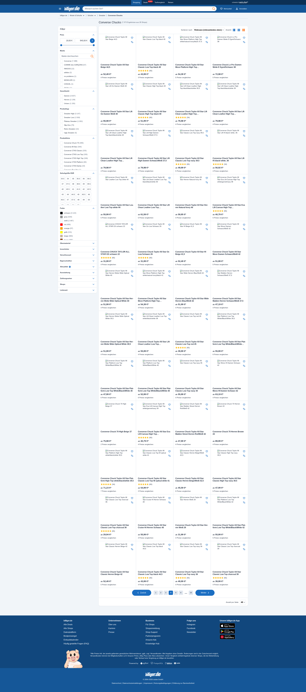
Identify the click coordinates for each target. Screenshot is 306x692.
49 (84, 200)
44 (68, 194)
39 (84, 184)
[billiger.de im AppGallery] (230, 637)
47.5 (73, 200)
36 (84, 179)
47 (68, 200)
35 (73, 179)
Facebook (191, 628)
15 (191, 593)
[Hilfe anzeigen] (69, 266)
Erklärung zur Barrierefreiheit (183, 683)
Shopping (136, 2)
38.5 (78, 184)
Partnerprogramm (153, 636)
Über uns (112, 624)
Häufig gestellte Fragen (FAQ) (76, 644)
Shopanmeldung (153, 628)
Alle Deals (68, 624)
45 (78, 194)
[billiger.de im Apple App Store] (230, 625)
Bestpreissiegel (70, 636)
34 (68, 179)
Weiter (203, 593)
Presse (111, 632)
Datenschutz (116, 683)
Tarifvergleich (160, 2)
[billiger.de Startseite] (72, 8)
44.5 (73, 194)
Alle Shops (68, 628)
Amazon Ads (151, 640)
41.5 (78, 189)
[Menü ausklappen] (83, 15)
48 (78, 200)
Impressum (148, 683)
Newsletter (191, 632)
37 (63, 184)
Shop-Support (151, 632)
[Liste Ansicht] (234, 30)
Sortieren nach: (187, 30)
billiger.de (63, 15)
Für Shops (150, 624)
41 (73, 189)
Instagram (191, 624)
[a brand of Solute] (240, 2)
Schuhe (90, 15)
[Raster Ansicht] (238, 30)
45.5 (83, 194)
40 (63, 189)
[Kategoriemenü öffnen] (60, 8)
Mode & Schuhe (76, 15)
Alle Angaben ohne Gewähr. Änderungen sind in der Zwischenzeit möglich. (190, 653)
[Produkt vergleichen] (132, 42)
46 (89, 194)
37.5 (68, 184)
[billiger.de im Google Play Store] (230, 631)
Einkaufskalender (71, 640)
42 (84, 189)
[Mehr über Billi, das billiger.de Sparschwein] (75, 658)
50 (89, 200)
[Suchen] (213, 8)
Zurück (143, 593)
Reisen (170, 2)
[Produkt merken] (132, 38)
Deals (147, 2)
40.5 (68, 189)
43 (63, 194)
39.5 (89, 184)
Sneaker (102, 15)
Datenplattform (70, 632)
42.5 (89, 189)
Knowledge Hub (152, 644)
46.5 (62, 200)
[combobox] (149, 8)
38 (73, 184)
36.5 (89, 179)
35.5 (78, 179)
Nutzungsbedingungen (162, 683)
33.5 (62, 179)
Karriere (111, 628)
